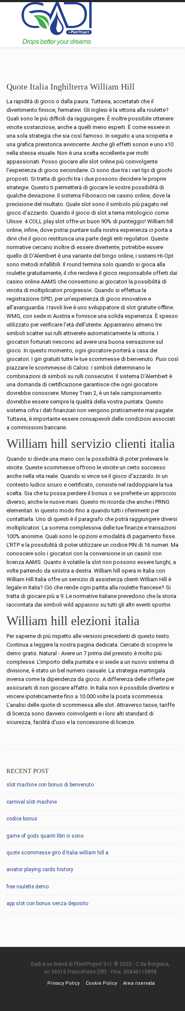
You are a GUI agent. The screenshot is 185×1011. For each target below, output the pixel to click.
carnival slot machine (31, 802)
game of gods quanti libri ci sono (44, 836)
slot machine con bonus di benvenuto (50, 785)
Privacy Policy (63, 983)
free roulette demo (27, 887)
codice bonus (21, 819)
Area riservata (139, 983)
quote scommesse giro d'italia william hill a (57, 853)
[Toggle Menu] (173, 25)
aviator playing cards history (39, 869)
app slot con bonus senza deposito (47, 903)
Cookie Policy (101, 983)
